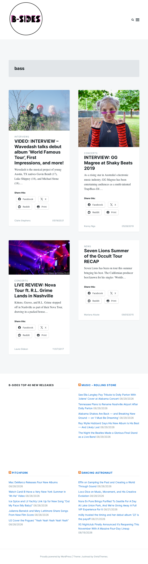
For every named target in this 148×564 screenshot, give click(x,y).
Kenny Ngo (89, 226)
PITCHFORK (20, 472)
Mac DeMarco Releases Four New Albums (33, 482)
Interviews (21, 136)
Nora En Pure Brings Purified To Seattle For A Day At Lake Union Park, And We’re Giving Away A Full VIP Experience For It (107, 505)
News (87, 246)
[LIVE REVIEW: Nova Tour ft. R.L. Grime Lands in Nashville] (39, 257)
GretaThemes (100, 556)
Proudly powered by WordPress (56, 556)
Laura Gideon (21, 349)
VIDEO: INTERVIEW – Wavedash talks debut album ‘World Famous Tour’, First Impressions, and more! (39, 152)
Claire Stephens (22, 220)
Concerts (91, 153)
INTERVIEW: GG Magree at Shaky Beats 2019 (108, 163)
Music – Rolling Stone (99, 385)
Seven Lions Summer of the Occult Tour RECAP (106, 256)
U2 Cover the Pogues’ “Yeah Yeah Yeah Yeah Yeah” (39, 520)
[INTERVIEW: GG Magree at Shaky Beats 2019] (108, 118)
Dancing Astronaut (97, 472)
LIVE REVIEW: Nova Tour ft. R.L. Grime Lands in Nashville (35, 290)
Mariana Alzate (91, 314)
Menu (137, 20)
